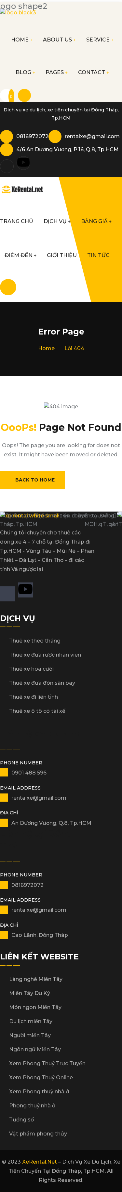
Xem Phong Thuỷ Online (41, 1077)
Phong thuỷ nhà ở (32, 1105)
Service (98, 40)
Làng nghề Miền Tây (35, 979)
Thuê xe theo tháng (35, 641)
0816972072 (32, 136)
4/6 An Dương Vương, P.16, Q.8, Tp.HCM (67, 149)
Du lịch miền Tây (30, 1021)
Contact (91, 72)
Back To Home (35, 480)
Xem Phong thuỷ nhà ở (39, 1091)
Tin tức (98, 255)
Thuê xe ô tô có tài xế (37, 711)
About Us (57, 40)
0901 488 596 (29, 773)
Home (20, 40)
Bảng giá (94, 221)
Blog (23, 72)
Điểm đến (19, 255)
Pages (55, 72)
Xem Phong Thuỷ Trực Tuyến (47, 1063)
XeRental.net (39, 1162)
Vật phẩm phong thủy (38, 1134)
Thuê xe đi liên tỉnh (33, 697)
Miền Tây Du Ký (29, 993)
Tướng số (21, 1120)
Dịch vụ (55, 221)
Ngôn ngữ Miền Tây (35, 1049)
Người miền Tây (30, 1035)
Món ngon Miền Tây (35, 1007)
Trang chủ (16, 221)
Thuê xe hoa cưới (31, 669)
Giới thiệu (62, 255)
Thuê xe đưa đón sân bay (42, 683)
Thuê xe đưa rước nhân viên (45, 655)
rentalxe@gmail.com (92, 136)
